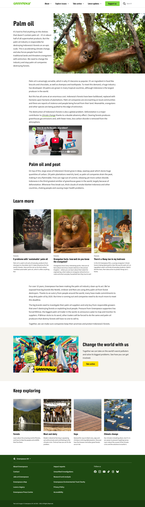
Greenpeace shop (20, 482)
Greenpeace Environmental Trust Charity (69, 482)
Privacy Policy (59, 487)
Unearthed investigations (63, 471)
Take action (90, 364)
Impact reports (59, 466)
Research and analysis (62, 477)
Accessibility (58, 492)
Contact (16, 471)
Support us (112, 3)
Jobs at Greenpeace (21, 477)
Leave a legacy (19, 487)
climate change (49, 115)
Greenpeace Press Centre (23, 492)
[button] (48, 3)
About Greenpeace (20, 466)
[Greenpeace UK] (22, 3)
